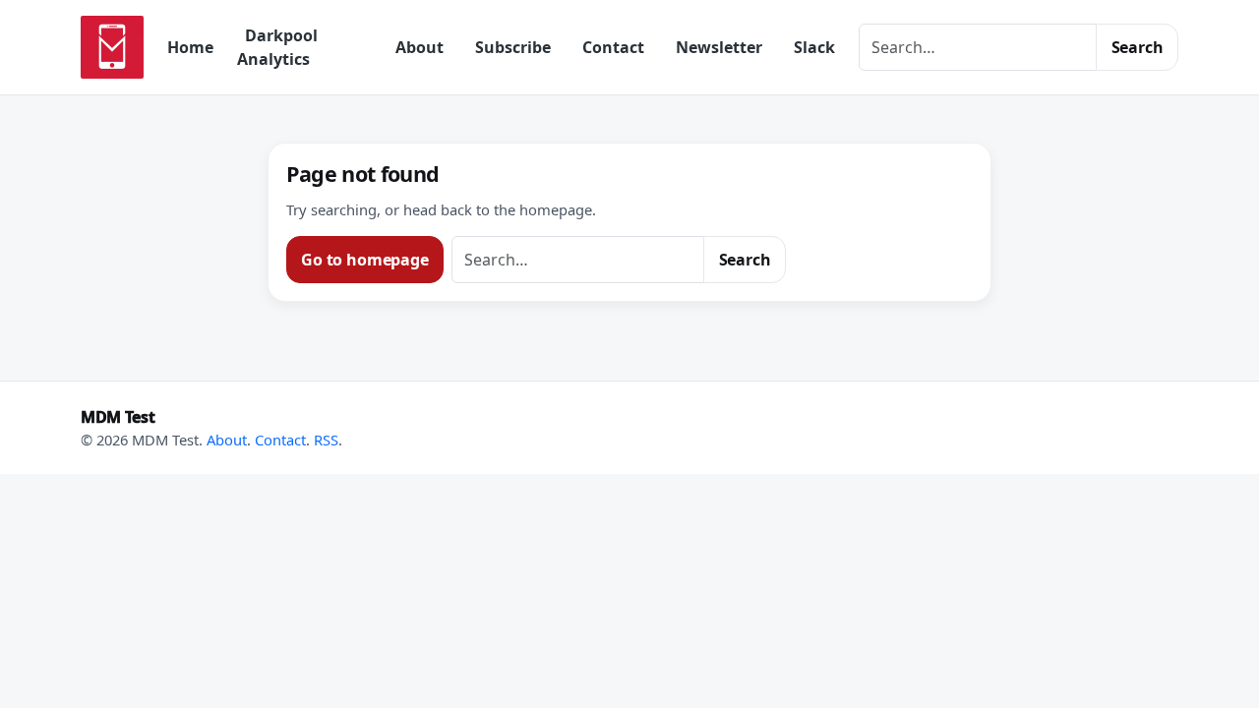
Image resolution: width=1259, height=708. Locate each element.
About (419, 47)
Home (190, 47)
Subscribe (513, 47)
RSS (326, 439)
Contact (613, 47)
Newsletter (719, 47)
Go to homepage (365, 259)
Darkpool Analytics (277, 47)
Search (1137, 47)
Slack (814, 47)
